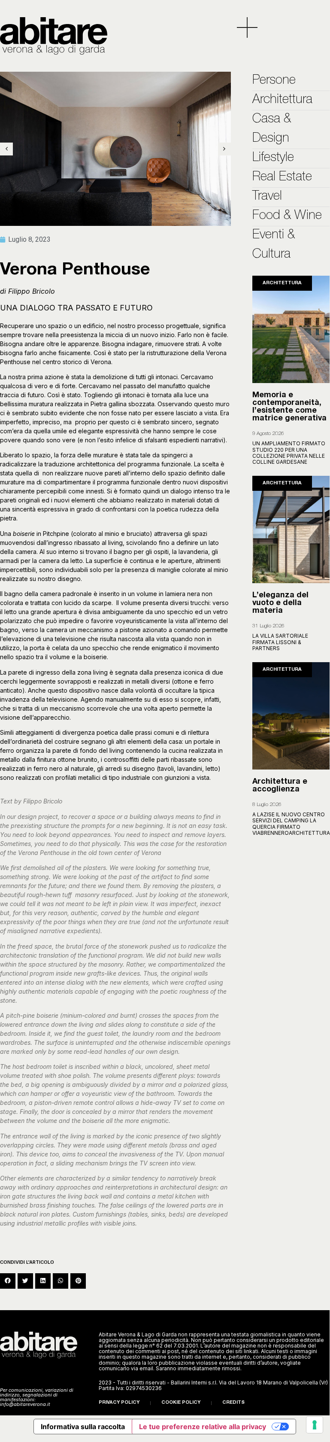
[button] (7, 1281)
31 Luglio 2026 (268, 626)
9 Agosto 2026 (268, 433)
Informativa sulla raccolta (83, 1426)
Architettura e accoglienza (279, 786)
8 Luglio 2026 (267, 804)
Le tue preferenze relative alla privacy (202, 1426)
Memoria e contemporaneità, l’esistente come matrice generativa (289, 407)
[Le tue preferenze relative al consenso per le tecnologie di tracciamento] (314, 1425)
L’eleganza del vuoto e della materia (280, 603)
